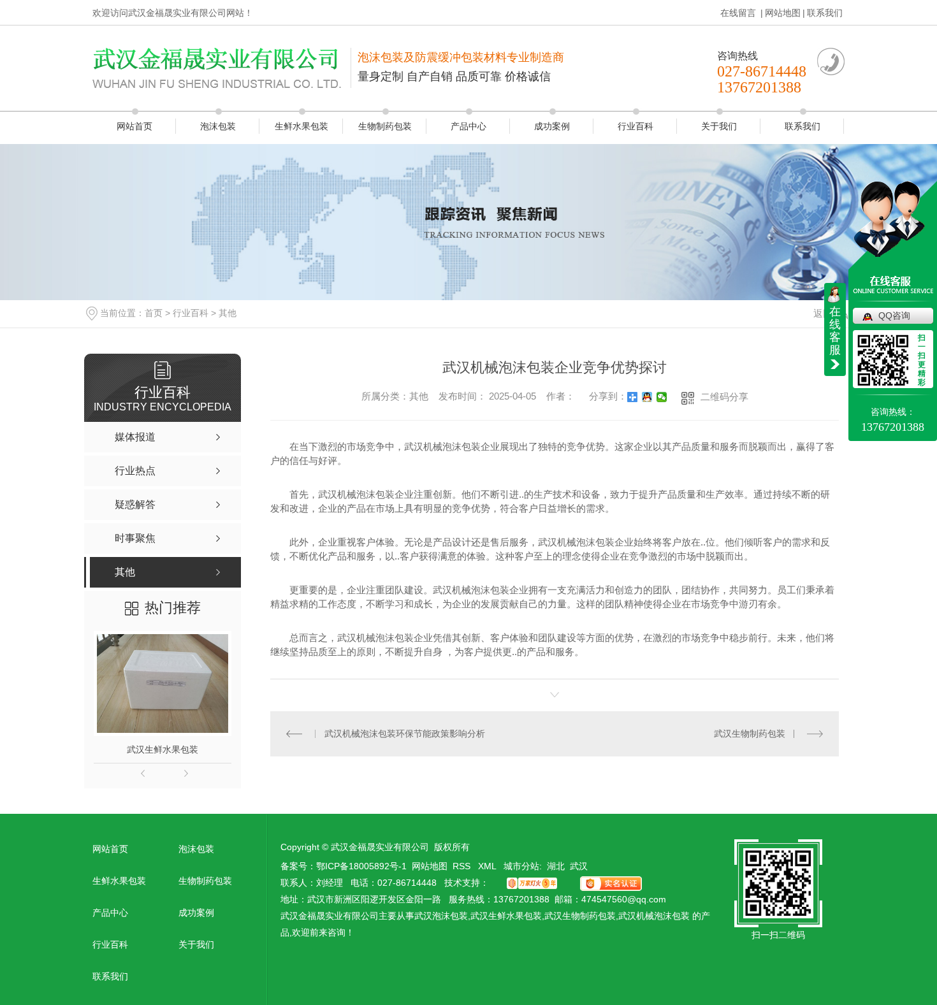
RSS (463, 866)
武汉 (579, 866)
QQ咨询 (894, 315)
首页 (154, 313)
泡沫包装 (218, 126)
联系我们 (825, 13)
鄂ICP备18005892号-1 (361, 866)
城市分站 (521, 866)
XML (488, 866)
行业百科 (635, 126)
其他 (227, 313)
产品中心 (468, 126)
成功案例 (552, 126)
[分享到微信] (662, 397)
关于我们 (719, 126)
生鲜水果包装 (301, 126)
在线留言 (739, 13)
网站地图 (783, 13)
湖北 (556, 866)
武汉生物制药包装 (749, 733)
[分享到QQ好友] (647, 397)
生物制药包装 (385, 126)
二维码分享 (724, 396)
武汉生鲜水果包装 (162, 749)
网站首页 (134, 126)
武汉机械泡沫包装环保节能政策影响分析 (404, 733)
